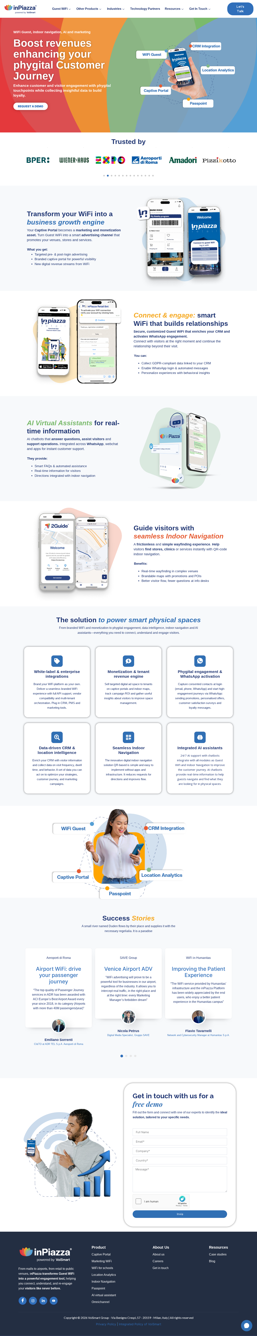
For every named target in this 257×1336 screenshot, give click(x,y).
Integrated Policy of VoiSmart (140, 1324)
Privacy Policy (106, 1324)
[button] (104, 175)
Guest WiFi (60, 8)
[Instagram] (33, 1301)
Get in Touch (198, 8)
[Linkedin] (43, 1301)
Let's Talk (240, 9)
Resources (172, 8)
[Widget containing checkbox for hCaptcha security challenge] (161, 1201)
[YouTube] (53, 1301)
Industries (114, 8)
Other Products (87, 8)
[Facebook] (22, 1301)
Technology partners (145, 8)
